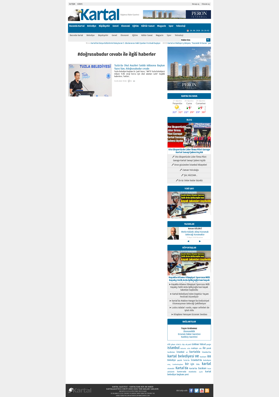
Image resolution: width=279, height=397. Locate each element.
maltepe (194, 348)
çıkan (173, 344)
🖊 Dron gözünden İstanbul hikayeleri (189, 164)
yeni (187, 374)
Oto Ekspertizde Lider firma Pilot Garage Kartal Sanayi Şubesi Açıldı (189, 151)
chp (183, 344)
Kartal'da (193, 368)
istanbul (173, 348)
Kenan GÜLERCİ (195, 228)
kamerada (181, 371)
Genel (115, 26)
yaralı (208, 348)
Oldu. (198, 364)
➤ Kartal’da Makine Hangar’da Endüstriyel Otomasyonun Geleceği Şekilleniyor (189, 302)
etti (168, 344)
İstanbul (180, 352)
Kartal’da (182, 368)
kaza (209, 369)
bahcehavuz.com (144, 396)
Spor (171, 26)
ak (187, 352)
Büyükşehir (104, 26)
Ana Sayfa (122, 391)
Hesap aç (195, 4)
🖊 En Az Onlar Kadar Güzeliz (189, 180)
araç (168, 364)
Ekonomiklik (189, 331)
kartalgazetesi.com (116, 389)
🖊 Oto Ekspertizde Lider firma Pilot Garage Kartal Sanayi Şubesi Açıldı (189, 158)
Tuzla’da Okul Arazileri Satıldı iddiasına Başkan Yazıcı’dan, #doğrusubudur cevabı (139, 67)
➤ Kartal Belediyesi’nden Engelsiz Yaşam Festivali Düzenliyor (189, 295)
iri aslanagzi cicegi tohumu (120, 393)
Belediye (91, 26)
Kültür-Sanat (148, 26)
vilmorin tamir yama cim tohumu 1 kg (142, 393)
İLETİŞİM (72, 4)
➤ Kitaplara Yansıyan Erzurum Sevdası (189, 314)
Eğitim (135, 26)
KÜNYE (80, 4)
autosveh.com (134, 396)
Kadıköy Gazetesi (189, 336)
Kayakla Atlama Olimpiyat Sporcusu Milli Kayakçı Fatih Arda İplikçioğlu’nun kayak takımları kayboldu (189, 280)
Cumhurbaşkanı (177, 364)
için (192, 364)
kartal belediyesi (180, 356)
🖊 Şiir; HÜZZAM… (189, 175)
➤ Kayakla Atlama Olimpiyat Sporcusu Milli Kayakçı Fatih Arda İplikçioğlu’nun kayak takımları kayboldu (189, 287)
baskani (203, 357)
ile (204, 348)
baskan (202, 368)
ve (197, 356)
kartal (206, 363)
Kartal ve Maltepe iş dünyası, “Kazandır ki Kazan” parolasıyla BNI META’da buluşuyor (193, 43)
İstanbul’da (206, 352)
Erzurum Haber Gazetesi (189, 334)
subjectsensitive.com (122, 396)
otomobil (170, 368)
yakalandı (170, 372)
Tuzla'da (186, 360)
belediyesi (207, 360)
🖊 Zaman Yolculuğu (189, 170)
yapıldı (179, 360)
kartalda (194, 351)
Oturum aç (206, 4)
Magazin (161, 26)
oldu (188, 348)
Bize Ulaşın (142, 391)
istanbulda (192, 372)
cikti (200, 348)
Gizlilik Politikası (132, 391)
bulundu (183, 348)
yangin (208, 344)
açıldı (201, 372)
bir (187, 364)
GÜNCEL (178, 344)
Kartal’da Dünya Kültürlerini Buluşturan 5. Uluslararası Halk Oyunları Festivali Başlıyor (117, 43)
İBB (209, 356)
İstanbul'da (196, 360)
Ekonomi (125, 26)
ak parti (188, 344)
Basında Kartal (77, 26)
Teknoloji (180, 26)
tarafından (171, 352)
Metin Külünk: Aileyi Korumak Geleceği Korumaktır (195, 233)
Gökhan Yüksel (199, 344)
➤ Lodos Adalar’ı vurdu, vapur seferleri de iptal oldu (189, 309)
